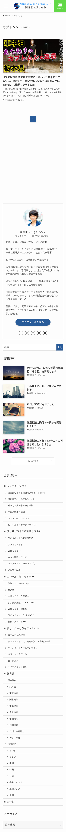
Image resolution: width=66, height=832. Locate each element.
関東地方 (14, 699)
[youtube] (45, 333)
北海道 (13, 686)
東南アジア (15, 788)
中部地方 (14, 706)
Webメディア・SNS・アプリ (22, 563)
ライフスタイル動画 (17, 667)
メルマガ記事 (14, 570)
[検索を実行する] (59, 347)
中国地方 (14, 718)
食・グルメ (13, 660)
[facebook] (21, 333)
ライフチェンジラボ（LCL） (21, 615)
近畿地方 (14, 712)
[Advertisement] (33, 166)
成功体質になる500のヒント (21, 499)
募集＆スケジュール (17, 621)
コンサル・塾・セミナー (20, 576)
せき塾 (11, 590)
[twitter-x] (27, 333)
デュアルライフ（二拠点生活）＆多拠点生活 (29, 641)
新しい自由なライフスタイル (23, 628)
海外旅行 (12, 744)
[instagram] (33, 333)
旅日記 (10, 673)
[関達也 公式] (33, 6)
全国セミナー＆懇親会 (18, 596)
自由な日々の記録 (16, 635)
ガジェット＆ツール (17, 654)
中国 (12, 763)
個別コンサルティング (18, 583)
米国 (12, 795)
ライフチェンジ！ (17, 486)
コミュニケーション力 (18, 518)
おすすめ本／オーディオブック (22, 524)
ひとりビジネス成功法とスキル (24, 531)
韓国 (12, 769)
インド (13, 750)
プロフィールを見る (33, 322)
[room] (39, 333)
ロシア (13, 757)
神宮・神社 (15, 737)
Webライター (14, 551)
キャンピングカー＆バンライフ (22, 648)
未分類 (10, 802)
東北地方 (14, 693)
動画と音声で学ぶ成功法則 (20, 505)
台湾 (12, 776)
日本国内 (12, 680)
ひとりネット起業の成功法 (20, 538)
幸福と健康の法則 (16, 512)
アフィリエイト (15, 544)
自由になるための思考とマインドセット (27, 493)
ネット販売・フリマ (17, 557)
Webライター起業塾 (17, 609)
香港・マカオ (16, 782)
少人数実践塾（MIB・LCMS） (22, 602)
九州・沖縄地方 (17, 731)
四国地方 (14, 725)
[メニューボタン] (6, 6)
